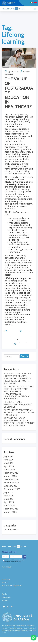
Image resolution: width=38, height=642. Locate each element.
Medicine (14, 339)
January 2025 (10, 512)
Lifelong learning (25, 336)
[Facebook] (3, 606)
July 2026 (8, 456)
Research (16, 342)
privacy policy (19, 560)
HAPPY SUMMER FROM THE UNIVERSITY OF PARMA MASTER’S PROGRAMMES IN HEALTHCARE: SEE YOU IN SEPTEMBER (17, 378)
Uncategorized (12, 331)
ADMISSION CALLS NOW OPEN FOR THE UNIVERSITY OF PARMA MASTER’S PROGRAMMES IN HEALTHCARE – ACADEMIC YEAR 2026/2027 (19, 392)
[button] (34, 8)
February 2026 (11, 472)
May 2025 (8, 498)
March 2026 (9, 469)
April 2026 (9, 466)
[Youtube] (11, 606)
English (7, 334)
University (8, 344)
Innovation (14, 336)
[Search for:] (12, 356)
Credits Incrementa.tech (19, 640)
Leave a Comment (23, 344)
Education (25, 331)
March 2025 (9, 505)
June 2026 (8, 459)
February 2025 (11, 508)
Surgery (23, 342)
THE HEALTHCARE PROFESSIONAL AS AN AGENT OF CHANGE (18, 404)
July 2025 (8, 492)
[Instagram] (7, 606)
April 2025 (9, 502)
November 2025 (11, 482)
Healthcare (15, 334)
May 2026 (8, 463)
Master (7, 339)
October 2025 (10, 485)
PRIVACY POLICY (7, 567)
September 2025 (12, 489)
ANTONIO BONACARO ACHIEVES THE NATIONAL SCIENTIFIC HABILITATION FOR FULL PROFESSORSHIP (19, 422)
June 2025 (8, 495)
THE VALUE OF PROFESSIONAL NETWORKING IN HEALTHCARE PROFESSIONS (19, 412)
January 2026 (10, 476)
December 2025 (11, 479)
